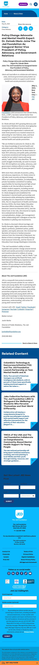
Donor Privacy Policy (28, 559)
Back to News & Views (30, 343)
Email (6, 492)
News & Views (18, 13)
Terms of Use (28, 551)
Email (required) (7, 594)
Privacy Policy (28, 554)
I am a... (22, 492)
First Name (7, 483)
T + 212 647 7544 (19, 530)
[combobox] (27, 496)
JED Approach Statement (28, 562)
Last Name (23, 483)
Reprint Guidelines (28, 557)
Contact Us (6, 551)
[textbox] (27, 496)
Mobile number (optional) (10, 602)
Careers (6, 557)
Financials (6, 554)
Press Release (6, 29)
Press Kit (6, 559)
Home (6, 13)
